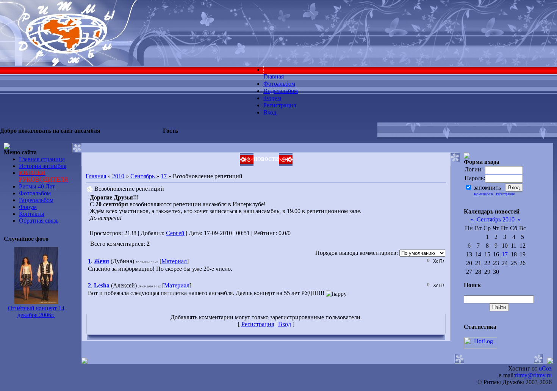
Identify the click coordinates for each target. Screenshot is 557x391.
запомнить (487, 187)
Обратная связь (38, 220)
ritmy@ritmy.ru (533, 375)
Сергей (175, 233)
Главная (96, 176)
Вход (284, 324)
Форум (28, 207)
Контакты (31, 213)
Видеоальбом (36, 200)
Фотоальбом (35, 193)
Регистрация (257, 324)
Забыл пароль (483, 194)
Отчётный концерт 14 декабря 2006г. (36, 311)
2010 (118, 176)
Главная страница (42, 159)
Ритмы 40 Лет (37, 186)
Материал (174, 261)
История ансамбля (42, 166)
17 (164, 176)
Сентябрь (142, 176)
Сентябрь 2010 (496, 219)
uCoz (545, 368)
